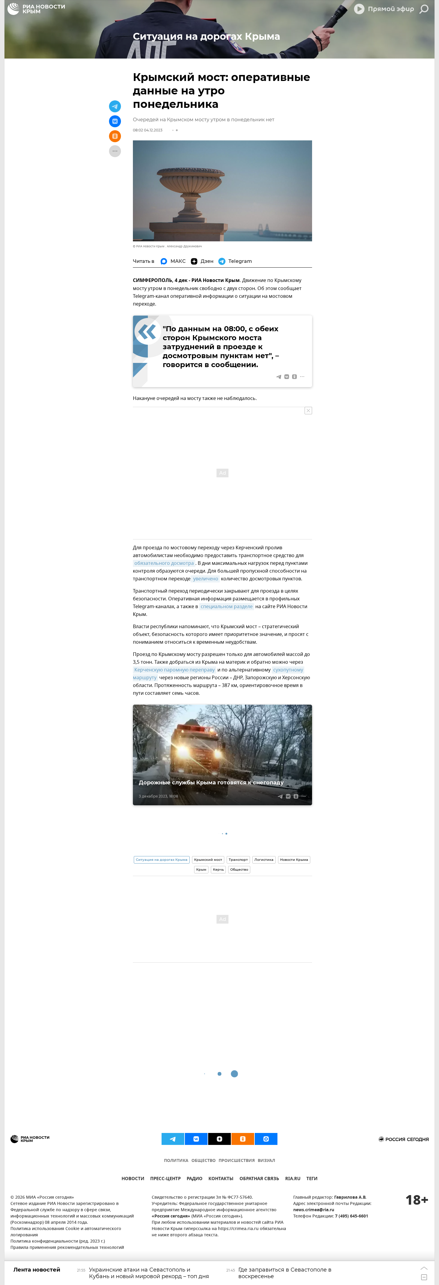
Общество (239, 869)
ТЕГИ (311, 1179)
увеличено (205, 578)
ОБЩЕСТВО (203, 1160)
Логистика (264, 860)
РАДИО (194, 1179)
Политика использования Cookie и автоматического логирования (65, 1232)
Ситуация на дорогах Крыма (162, 860)
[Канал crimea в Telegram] (173, 1139)
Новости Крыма (294, 860)
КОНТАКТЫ (221, 1179)
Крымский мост (208, 860)
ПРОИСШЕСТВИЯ (237, 1160)
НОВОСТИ (133, 1179)
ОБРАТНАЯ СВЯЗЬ (259, 1179)
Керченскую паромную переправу (174, 670)
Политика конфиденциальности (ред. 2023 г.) (57, 1241)
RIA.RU (292, 1179)
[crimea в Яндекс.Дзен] (219, 1139)
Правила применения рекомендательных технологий (67, 1247)
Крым (201, 869)
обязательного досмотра (164, 563)
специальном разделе (227, 606)
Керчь (218, 869)
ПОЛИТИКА (176, 1160)
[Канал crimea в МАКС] (266, 1139)
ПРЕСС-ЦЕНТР (165, 1179)
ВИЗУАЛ (266, 1160)
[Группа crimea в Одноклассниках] (242, 1139)
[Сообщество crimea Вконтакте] (196, 1139)
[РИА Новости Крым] (36, 9)
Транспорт (238, 860)
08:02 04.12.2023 (147, 130)
